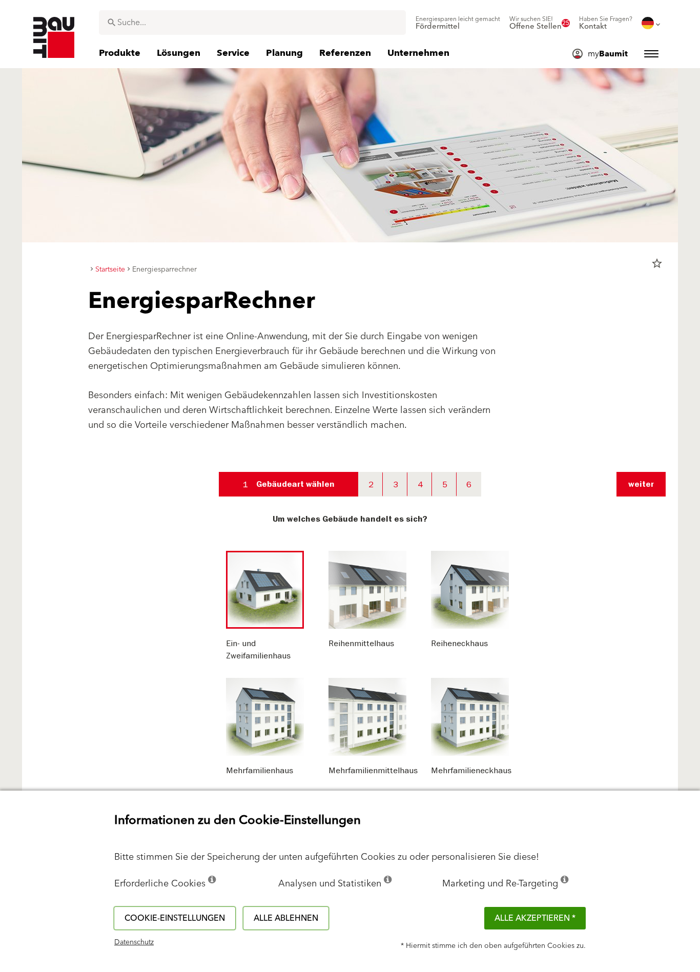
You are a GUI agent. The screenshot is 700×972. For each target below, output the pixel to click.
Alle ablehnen (286, 918)
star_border (657, 263)
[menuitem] (458, 23)
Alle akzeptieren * (535, 918)
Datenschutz (134, 942)
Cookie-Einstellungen (175, 918)
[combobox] (252, 22)
